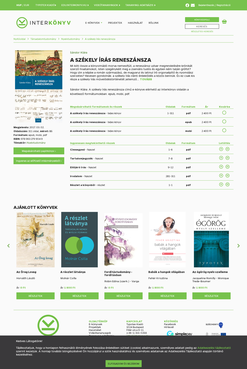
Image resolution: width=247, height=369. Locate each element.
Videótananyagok (100, 332)
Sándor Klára (78, 52)
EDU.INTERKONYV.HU (74, 5)
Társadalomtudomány (43, 38)
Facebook (170, 324)
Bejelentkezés (206, 5)
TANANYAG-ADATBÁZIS (139, 5)
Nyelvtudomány (70, 38)
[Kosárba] (224, 112)
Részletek (35, 295)
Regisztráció (224, 5)
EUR (26, 5)
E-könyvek (92, 22)
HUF (19, 5)
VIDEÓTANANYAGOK (106, 5)
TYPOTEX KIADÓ (45, 5)
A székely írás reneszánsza (99, 38)
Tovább (146, 79)
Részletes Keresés (202, 31)
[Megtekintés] (228, 149)
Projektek (115, 22)
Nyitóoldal (19, 38)
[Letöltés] (221, 149)
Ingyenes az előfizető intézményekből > (39, 160)
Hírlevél (169, 327)
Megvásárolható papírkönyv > (39, 150)
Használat (135, 22)
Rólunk (154, 22)
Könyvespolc (202, 19)
